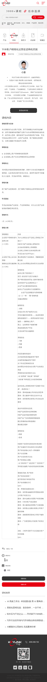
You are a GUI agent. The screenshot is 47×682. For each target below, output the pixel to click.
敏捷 (8, 24)
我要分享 (23, 584)
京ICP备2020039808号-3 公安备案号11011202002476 (24, 678)
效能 (12, 24)
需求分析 (9, 23)
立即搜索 (40, 17)
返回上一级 (9, 549)
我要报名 (23, 578)
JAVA (23, 23)
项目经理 (40, 23)
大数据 (28, 23)
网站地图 (25, 680)
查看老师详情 (23, 110)
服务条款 (18, 680)
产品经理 (34, 23)
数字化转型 (17, 23)
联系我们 (33, 680)
